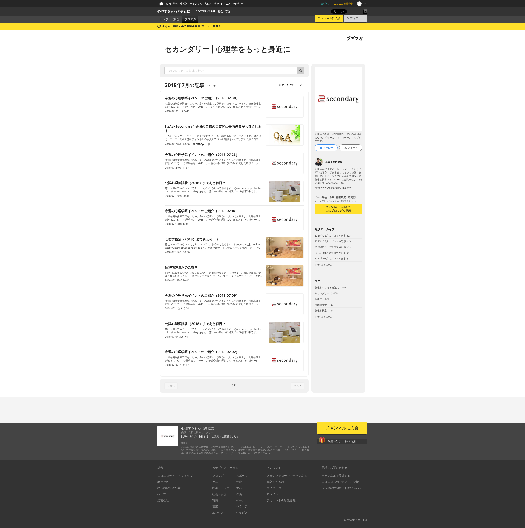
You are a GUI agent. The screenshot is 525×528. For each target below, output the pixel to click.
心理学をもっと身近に (174, 11)
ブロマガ (190, 19)
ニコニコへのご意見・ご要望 (340, 481)
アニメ (216, 481)
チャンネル (196, 3)
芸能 (239, 481)
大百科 (208, 3)
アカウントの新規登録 (281, 500)
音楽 (215, 506)
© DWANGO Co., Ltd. (356, 520)
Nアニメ (226, 3)
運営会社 (163, 500)
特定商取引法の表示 (170, 488)
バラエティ (243, 506)
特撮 (215, 500)
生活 (239, 488)
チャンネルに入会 (329, 18)
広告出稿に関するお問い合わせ (342, 488)
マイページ (274, 488)
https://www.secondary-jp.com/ (333, 187)
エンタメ (218, 512)
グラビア (242, 512)
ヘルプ (162, 494)
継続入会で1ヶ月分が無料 (342, 441)
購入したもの (275, 481)
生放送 (184, 3)
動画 (168, 3)
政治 (239, 494)
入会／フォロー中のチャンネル (287, 475)
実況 (216, 3)
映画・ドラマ (220, 488)
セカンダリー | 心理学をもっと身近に (227, 49)
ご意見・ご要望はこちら (225, 436)
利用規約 (163, 481)
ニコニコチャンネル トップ (175, 475)
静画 (175, 3)
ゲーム (240, 500)
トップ (164, 19)
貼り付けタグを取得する (194, 436)
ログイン (326, 3)
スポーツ (242, 475)
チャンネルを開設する (336, 475)
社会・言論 (224, 11)
